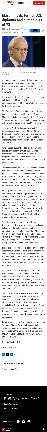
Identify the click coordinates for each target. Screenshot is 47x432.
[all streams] (44, 429)
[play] (3, 429)
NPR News (13, 347)
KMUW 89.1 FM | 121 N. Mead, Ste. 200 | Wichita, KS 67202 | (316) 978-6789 (21, 399)
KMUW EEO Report (10, 409)
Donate (40, 3)
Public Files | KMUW (10, 404)
